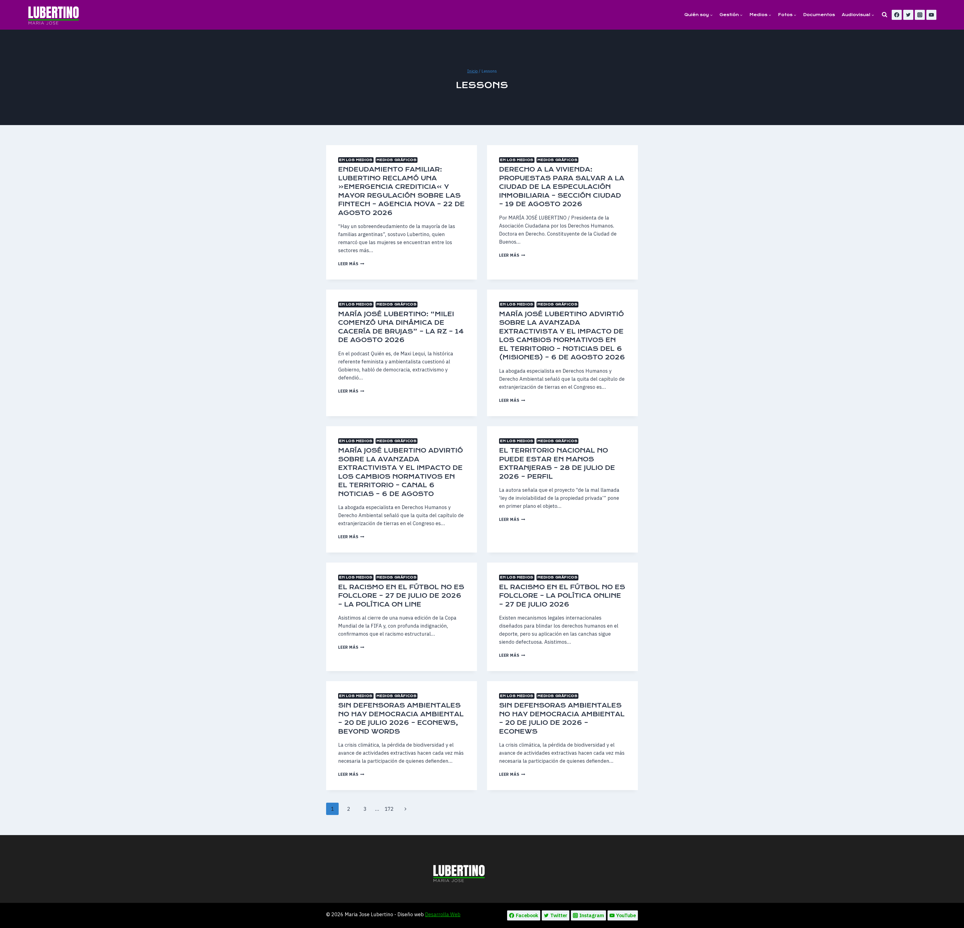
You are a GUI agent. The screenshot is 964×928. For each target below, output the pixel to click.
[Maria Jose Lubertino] (54, 14)
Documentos (819, 14)
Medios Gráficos (396, 160)
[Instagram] (920, 15)
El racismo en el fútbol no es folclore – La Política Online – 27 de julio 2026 (562, 595)
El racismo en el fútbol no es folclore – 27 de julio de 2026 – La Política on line (401, 595)
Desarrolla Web (442, 914)
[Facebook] (897, 15)
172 (389, 808)
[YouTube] (931, 15)
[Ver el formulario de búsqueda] (884, 14)
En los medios (356, 160)
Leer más (351, 263)
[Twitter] (908, 15)
